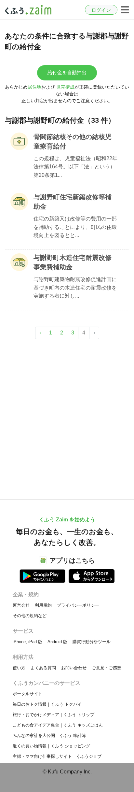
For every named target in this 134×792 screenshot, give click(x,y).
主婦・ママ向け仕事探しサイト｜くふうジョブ (57, 756)
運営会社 (21, 605)
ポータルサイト (27, 693)
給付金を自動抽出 (67, 72)
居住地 (34, 87)
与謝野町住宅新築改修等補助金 (73, 201)
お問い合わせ (74, 667)
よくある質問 (43, 667)
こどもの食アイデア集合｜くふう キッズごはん (58, 725)
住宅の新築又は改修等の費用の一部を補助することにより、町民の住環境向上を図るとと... (75, 227)
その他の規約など (30, 615)
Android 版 (57, 641)
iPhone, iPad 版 (27, 641)
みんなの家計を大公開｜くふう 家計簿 (49, 735)
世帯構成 (65, 87)
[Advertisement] (67, 416)
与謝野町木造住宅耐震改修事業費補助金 (73, 262)
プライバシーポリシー (78, 605)
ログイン (101, 10)
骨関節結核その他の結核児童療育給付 (73, 141)
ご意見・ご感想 (106, 667)
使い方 (19, 667)
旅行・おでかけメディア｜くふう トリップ (53, 714)
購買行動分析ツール (92, 641)
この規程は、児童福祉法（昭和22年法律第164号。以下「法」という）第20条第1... (75, 167)
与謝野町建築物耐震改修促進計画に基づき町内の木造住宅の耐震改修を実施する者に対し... (75, 287)
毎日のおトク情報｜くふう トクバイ (47, 704)
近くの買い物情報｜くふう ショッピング (51, 745)
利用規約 (43, 605)
